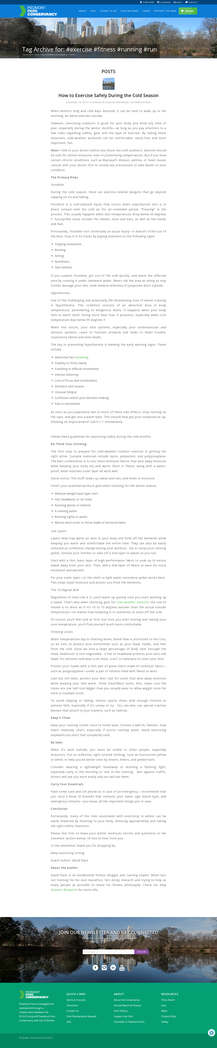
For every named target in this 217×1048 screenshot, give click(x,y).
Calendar (164, 2)
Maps (179, 2)
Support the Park (123, 1016)
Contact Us (73, 1010)
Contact (193, 2)
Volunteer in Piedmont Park (129, 1021)
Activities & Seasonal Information (111, 102)
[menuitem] (147, 2)
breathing (81, 357)
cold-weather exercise (133, 602)
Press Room (167, 1000)
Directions (72, 1005)
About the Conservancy (127, 1000)
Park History (121, 1010)
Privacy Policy (168, 1016)
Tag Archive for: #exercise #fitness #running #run (89, 49)
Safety (164, 1021)
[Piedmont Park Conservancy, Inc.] (38, 10)
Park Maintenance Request (81, 1016)
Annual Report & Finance (127, 1005)
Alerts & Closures (76, 1000)
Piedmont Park (142, 102)
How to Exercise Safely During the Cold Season (108, 95)
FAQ (69, 1021)
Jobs (163, 1005)
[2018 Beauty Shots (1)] (109, 84)
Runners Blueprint (64, 890)
